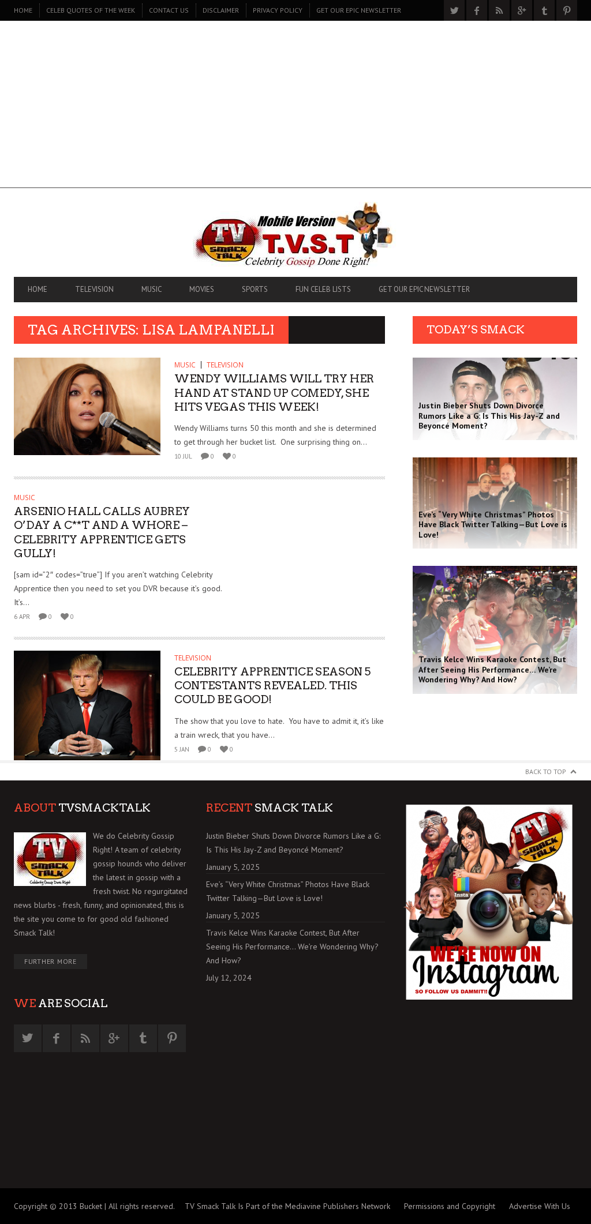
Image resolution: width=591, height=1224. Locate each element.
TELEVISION (94, 289)
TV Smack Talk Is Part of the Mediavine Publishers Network (287, 1206)
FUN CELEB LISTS (323, 289)
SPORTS (255, 289)
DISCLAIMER (221, 10)
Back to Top (545, 771)
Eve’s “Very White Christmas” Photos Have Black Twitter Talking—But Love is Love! (287, 891)
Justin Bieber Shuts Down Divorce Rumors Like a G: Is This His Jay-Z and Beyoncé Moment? (293, 843)
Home (23, 10)
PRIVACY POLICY (277, 10)
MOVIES (201, 289)
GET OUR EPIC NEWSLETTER (358, 10)
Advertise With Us (539, 1206)
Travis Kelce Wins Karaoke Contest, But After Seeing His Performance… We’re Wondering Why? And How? (292, 947)
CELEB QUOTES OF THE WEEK (90, 10)
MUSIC (151, 289)
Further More (50, 961)
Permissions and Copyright (449, 1206)
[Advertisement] (295, 107)
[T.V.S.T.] (295, 235)
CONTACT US (169, 10)
